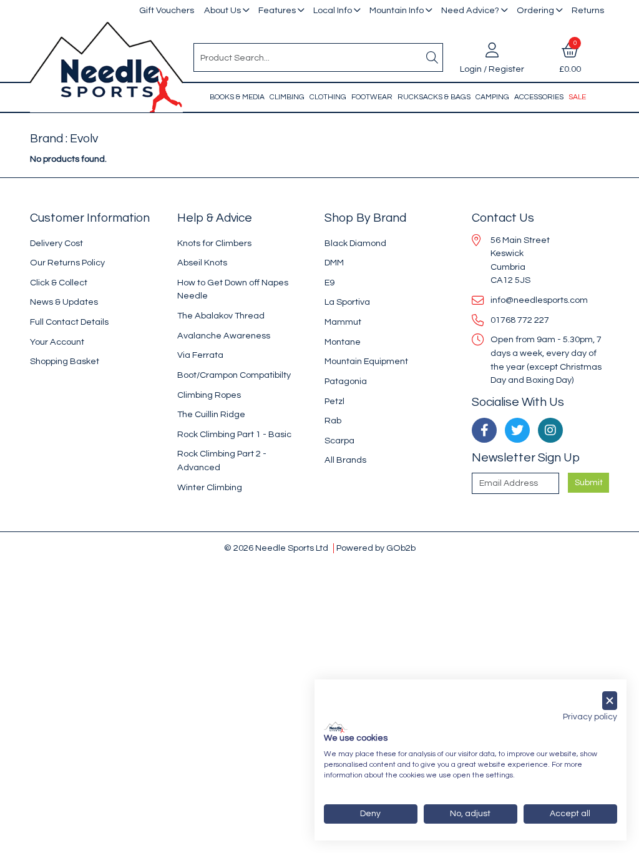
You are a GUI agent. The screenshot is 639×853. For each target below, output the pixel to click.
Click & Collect (58, 282)
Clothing (328, 97)
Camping (492, 97)
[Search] (432, 57)
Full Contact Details (69, 322)
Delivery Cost (56, 243)
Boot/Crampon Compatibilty (234, 375)
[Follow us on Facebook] (484, 430)
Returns (588, 10)
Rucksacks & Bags (434, 97)
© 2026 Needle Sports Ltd (276, 548)
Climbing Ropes (209, 395)
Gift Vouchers (166, 10)
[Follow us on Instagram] (550, 430)
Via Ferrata (200, 355)
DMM (334, 262)
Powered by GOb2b (376, 548)
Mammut (342, 322)
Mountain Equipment (366, 361)
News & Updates (64, 302)
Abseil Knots (202, 262)
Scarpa (339, 440)
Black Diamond (355, 243)
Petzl (334, 401)
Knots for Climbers (214, 243)
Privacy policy (590, 716)
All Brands (345, 460)
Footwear (372, 97)
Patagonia (345, 381)
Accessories (538, 97)
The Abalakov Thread (221, 315)
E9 (329, 282)
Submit (589, 482)
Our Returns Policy (67, 262)
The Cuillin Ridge (211, 414)
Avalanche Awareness (223, 335)
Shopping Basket (64, 361)
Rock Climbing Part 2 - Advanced (221, 460)
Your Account (57, 342)
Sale (577, 97)
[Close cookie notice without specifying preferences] (609, 701)
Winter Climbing (209, 487)
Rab (332, 420)
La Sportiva (347, 302)
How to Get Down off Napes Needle (232, 289)
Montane (342, 342)
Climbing (287, 97)
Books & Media (237, 97)
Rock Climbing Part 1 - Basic (234, 434)
